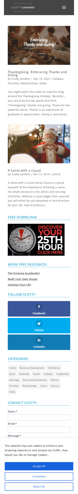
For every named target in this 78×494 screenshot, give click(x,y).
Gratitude (24, 374)
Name (12, 411)
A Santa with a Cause (24, 170)
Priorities (13, 83)
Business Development (32, 367)
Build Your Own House (22, 279)
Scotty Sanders (21, 79)
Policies (55, 380)
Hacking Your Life (19, 284)
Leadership (62, 374)
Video (42, 83)
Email (12, 423)
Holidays (58, 79)
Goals (12, 374)
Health (36, 374)
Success (55, 385)
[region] (39, 466)
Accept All (39, 466)
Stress (43, 385)
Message (14, 435)
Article (56, 174)
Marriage (14, 380)
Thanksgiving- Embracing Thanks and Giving (37, 73)
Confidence (54, 367)
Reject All (39, 486)
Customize (39, 476)
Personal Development (35, 380)
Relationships (29, 83)
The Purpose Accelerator (24, 273)
